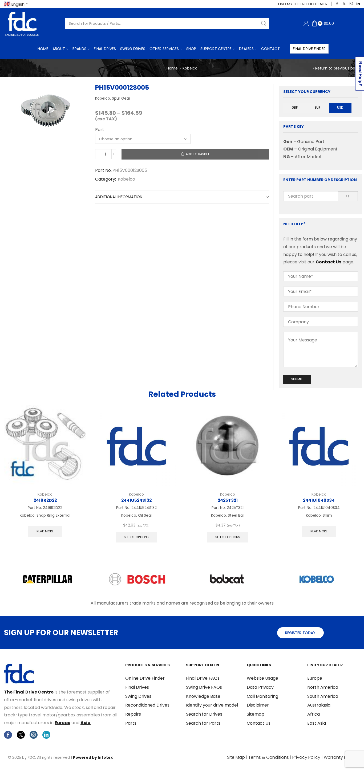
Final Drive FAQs (203, 678)
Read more (45, 531)
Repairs (133, 714)
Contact (270, 48)
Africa (313, 714)
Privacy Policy (306, 757)
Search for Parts (203, 723)
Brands (79, 48)
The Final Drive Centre (29, 692)
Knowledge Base (203, 696)
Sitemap (255, 714)
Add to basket (197, 154)
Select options (136, 537)
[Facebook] (337, 4)
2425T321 (228, 500)
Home (43, 48)
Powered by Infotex (93, 757)
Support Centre (216, 48)
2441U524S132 (136, 500)
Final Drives (105, 48)
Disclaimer (258, 705)
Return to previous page (337, 68)
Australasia (318, 705)
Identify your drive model (212, 705)
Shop (191, 48)
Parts (130, 723)
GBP (295, 107)
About (58, 48)
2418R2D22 (45, 500)
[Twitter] (344, 4)
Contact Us (328, 262)
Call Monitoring (262, 696)
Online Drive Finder (145, 678)
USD (340, 107)
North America (322, 687)
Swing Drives (132, 48)
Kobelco (190, 68)
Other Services (164, 48)
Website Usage (262, 678)
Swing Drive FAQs (204, 687)
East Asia (316, 723)
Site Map (236, 757)
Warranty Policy (340, 757)
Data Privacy (260, 687)
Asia (85, 723)
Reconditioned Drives (147, 705)
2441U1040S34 (319, 500)
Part (99, 130)
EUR (317, 107)
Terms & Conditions (268, 757)
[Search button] (263, 23)
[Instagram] (351, 4)
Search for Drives (204, 714)
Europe (62, 723)
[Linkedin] (358, 4)
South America (322, 696)
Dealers (246, 48)
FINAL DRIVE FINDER (309, 48)
